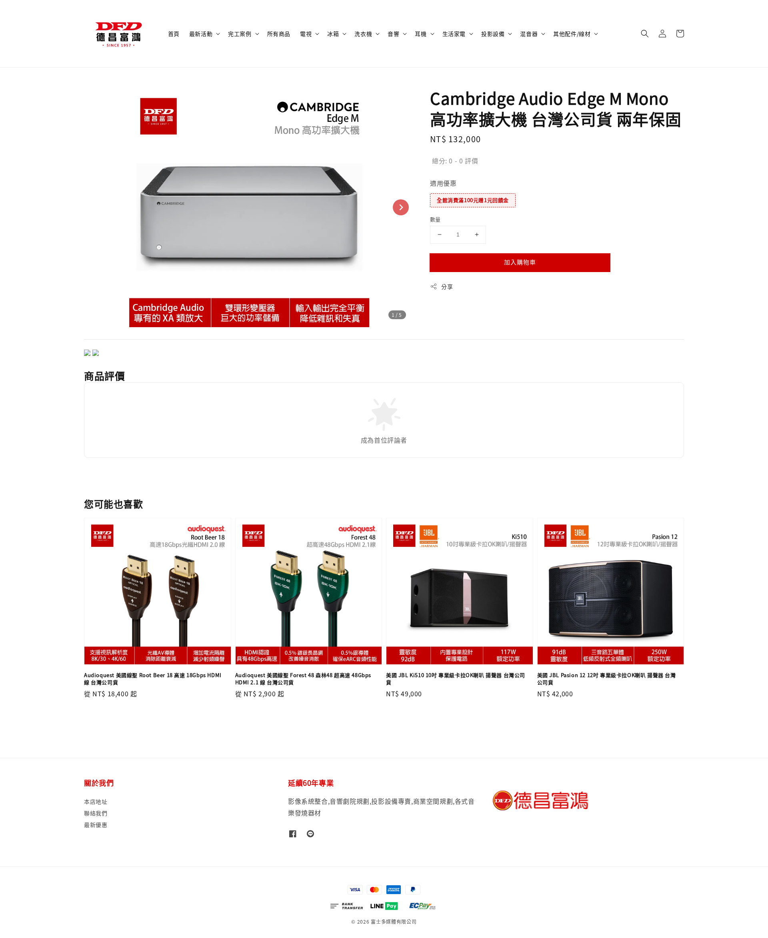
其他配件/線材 (571, 33)
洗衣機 (363, 33)
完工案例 (239, 33)
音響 (393, 33)
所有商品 (278, 34)
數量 (435, 219)
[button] (645, 33)
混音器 (529, 33)
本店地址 (95, 801)
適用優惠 (443, 183)
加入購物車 (520, 262)
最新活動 (200, 33)
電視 (306, 33)
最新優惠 (95, 825)
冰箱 (333, 33)
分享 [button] (447, 286)
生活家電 (454, 33)
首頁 (174, 34)
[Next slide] (401, 207)
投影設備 (492, 33)
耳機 (420, 33)
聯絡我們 (95, 813)
